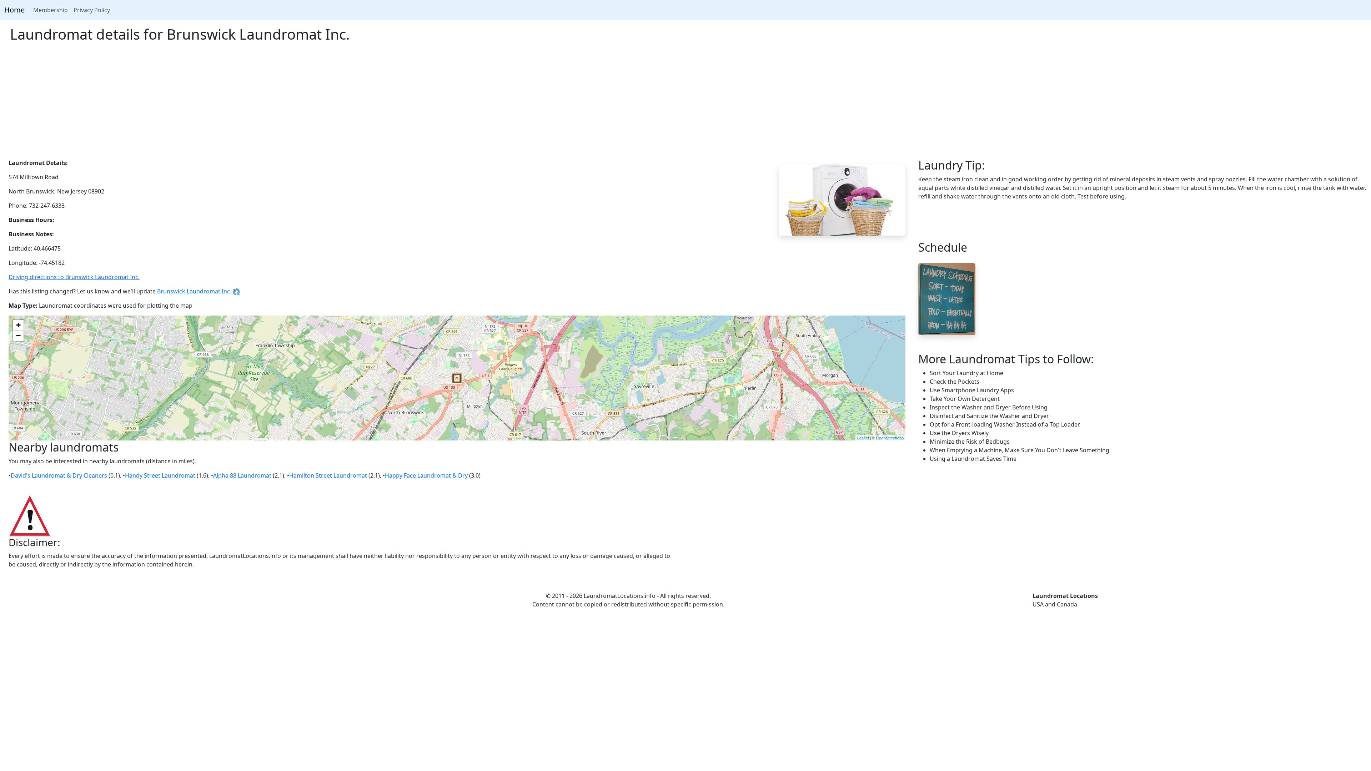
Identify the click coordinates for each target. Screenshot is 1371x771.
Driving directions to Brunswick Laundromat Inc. (74, 277)
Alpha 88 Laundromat (242, 475)
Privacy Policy (92, 10)
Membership (50, 10)
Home (14, 10)
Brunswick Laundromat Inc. (195, 291)
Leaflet (863, 437)
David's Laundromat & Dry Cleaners (59, 475)
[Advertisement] (685, 105)
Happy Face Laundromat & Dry (426, 475)
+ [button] (18, 325)
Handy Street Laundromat (160, 475)
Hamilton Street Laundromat (328, 475)
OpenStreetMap (890, 437)
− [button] (18, 335)
